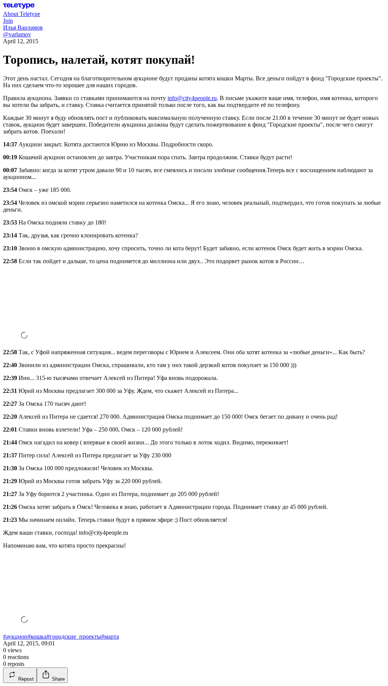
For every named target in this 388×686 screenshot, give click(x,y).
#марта (110, 636)
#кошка (37, 636)
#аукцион (15, 636)
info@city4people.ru (192, 98)
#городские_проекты (74, 636)
